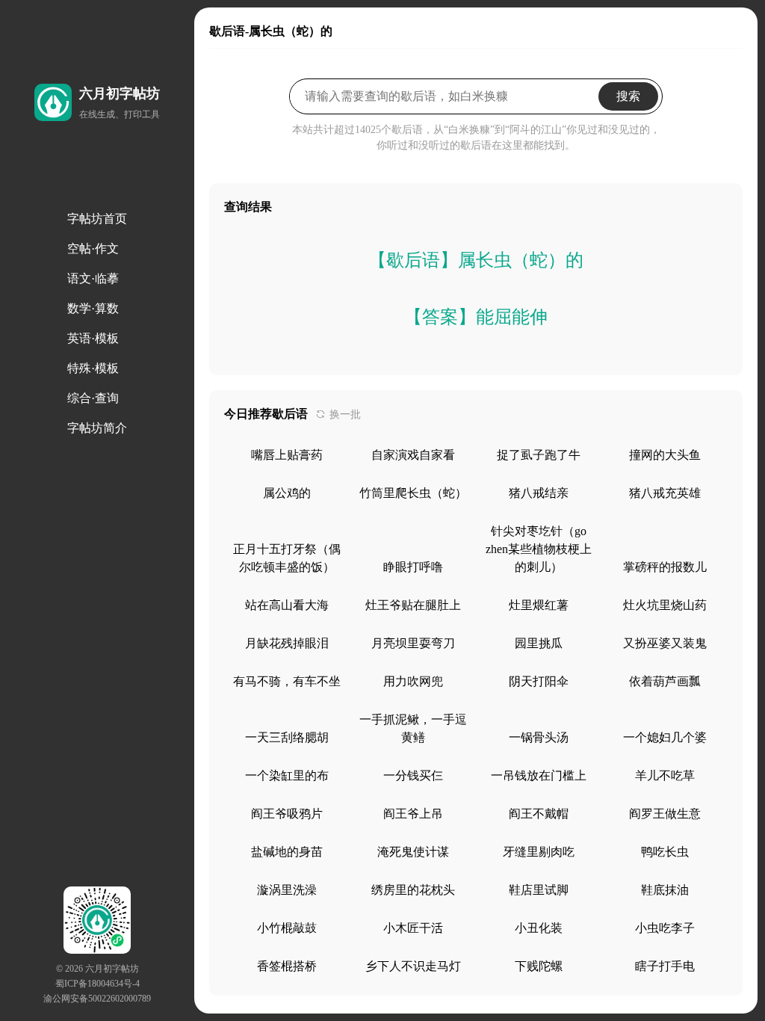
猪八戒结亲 (539, 493)
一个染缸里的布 (287, 775)
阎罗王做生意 (665, 813)
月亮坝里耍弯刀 (413, 643)
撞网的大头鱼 (665, 454)
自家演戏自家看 (413, 454)
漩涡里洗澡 (287, 889)
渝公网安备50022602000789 (97, 998)
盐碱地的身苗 (287, 851)
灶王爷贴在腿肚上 (413, 605)
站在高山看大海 (287, 605)
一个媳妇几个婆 (665, 737)
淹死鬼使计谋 (413, 851)
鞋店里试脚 (539, 889)
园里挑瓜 (539, 643)
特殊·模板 (93, 368)
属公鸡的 (287, 493)
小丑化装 (539, 928)
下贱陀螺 (539, 966)
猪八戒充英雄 (665, 493)
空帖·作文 (93, 248)
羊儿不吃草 (665, 775)
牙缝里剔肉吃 (538, 851)
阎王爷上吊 (413, 813)
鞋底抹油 (665, 889)
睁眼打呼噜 (413, 567)
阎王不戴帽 (539, 813)
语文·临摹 (93, 278)
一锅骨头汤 (539, 737)
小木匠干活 (413, 928)
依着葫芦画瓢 (665, 681)
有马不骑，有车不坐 (287, 681)
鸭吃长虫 (665, 851)
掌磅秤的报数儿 (665, 567)
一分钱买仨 (413, 775)
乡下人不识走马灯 (413, 966)
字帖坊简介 (97, 428)
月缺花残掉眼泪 (287, 643)
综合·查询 (93, 398)
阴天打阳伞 (539, 681)
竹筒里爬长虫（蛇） (413, 493)
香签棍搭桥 (287, 966)
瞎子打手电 (665, 966)
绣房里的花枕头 (413, 889)
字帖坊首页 (97, 218)
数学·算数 (93, 308)
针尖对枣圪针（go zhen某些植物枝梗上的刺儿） (539, 549)
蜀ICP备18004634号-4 (97, 983)
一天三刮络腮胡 (287, 737)
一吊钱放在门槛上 (538, 775)
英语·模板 (93, 338)
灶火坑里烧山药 (665, 605)
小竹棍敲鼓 (287, 928)
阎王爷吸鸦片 (287, 813)
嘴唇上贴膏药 (287, 454)
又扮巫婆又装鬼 (665, 643)
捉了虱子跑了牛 (538, 454)
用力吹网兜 (413, 681)
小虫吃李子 (665, 928)
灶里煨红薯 (539, 605)
